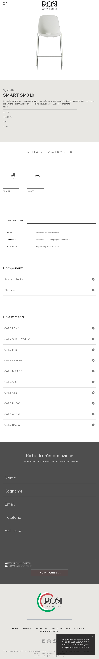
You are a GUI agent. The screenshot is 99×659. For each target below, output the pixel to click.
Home (15, 628)
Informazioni (15, 220)
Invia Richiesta (49, 572)
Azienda (27, 628)
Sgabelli (8, 90)
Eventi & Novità (75, 628)
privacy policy (25, 566)
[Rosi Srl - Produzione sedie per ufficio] (49, 5)
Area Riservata (49, 631)
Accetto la (19, 566)
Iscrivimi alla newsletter (19, 563)
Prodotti (41, 628)
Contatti (56, 628)
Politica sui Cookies (72, 649)
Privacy (61, 656)
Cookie (52, 656)
